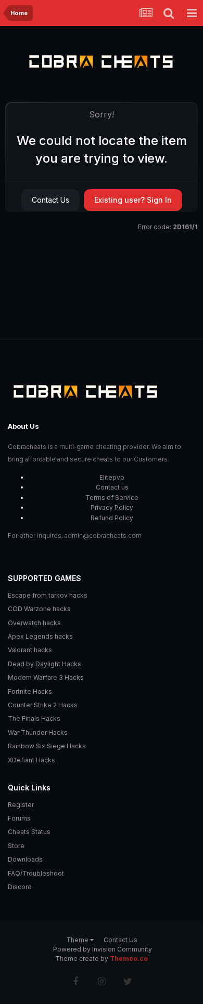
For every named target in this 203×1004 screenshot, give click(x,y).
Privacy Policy (112, 507)
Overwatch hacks (34, 623)
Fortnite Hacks (30, 691)
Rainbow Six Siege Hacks (47, 746)
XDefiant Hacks (31, 760)
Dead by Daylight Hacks (44, 664)
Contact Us (50, 199)
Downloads (25, 859)
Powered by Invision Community (102, 949)
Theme (78, 940)
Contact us (112, 487)
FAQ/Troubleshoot (36, 873)
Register (21, 805)
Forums (19, 818)
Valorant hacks (30, 650)
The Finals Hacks (34, 718)
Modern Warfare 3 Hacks (46, 677)
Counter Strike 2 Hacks (43, 705)
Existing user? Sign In (133, 199)
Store (16, 846)
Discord (20, 887)
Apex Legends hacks (40, 636)
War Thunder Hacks (38, 732)
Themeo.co (129, 958)
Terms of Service (111, 497)
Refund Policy (112, 518)
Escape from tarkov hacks (47, 595)
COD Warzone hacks (39, 609)
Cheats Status (29, 832)
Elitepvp (111, 477)
